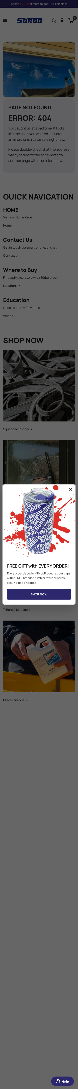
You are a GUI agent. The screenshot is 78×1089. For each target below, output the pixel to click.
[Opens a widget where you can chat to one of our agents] (62, 1082)
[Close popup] (70, 489)
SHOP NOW (39, 594)
